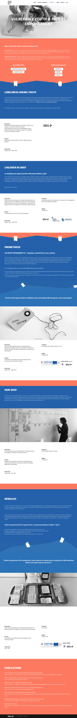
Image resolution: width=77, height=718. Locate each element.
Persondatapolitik (19, 716)
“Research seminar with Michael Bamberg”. (46, 102)
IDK (14, 716)
